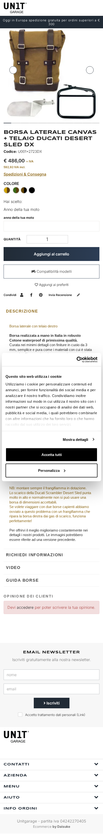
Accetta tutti (51, 455)
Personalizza (49, 470)
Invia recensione (61, 295)
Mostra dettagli (75, 439)
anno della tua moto (19, 217)
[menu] (95, 8)
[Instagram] (58, 752)
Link (81, 715)
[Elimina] (63, 239)
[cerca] (77, 8)
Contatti (16, 764)
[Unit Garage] (16, 7)
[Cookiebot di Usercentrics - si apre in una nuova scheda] (76, 359)
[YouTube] (69, 752)
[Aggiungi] (31, 239)
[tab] (51, 311)
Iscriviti (53, 703)
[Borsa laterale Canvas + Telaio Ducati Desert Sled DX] (51, 74)
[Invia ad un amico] (21, 295)
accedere (25, 607)
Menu (12, 786)
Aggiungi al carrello (51, 254)
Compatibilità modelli (54, 271)
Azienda (15, 775)
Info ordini (20, 808)
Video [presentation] (13, 567)
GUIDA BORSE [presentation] (22, 580)
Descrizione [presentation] (22, 311)
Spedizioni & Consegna (25, 174)
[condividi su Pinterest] (41, 295)
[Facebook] (47, 752)
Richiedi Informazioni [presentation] (34, 555)
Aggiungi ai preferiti (53, 285)
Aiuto (12, 797)
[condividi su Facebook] (31, 295)
